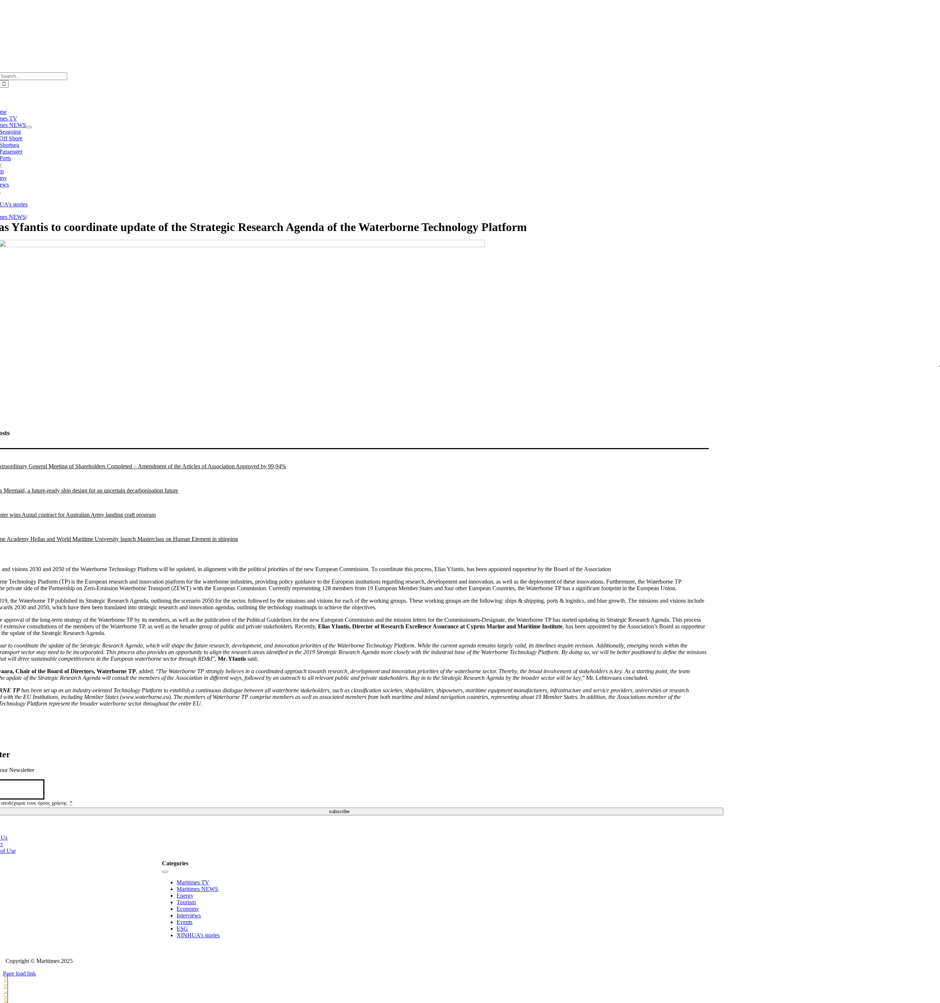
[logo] (339, 20)
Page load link (19, 973)
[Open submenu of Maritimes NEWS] (29, 127)
